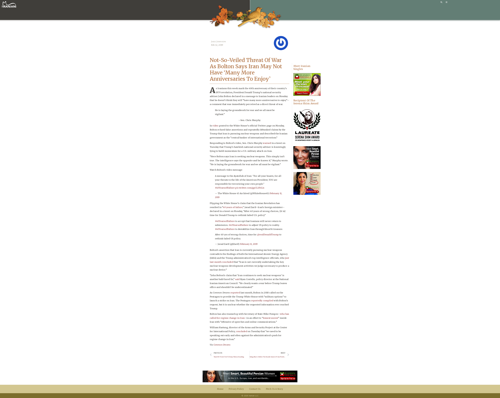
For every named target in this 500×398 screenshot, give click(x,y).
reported (235, 292)
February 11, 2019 (249, 244)
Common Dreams (222, 344)
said (237, 279)
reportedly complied (262, 300)
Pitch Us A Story (274, 389)
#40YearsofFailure (225, 187)
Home (220, 389)
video (215, 125)
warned (267, 143)
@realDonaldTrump (268, 234)
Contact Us (255, 389)
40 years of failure (233, 207)
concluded (241, 331)
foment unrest (270, 318)
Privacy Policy (236, 389)
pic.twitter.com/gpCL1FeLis (249, 187)
